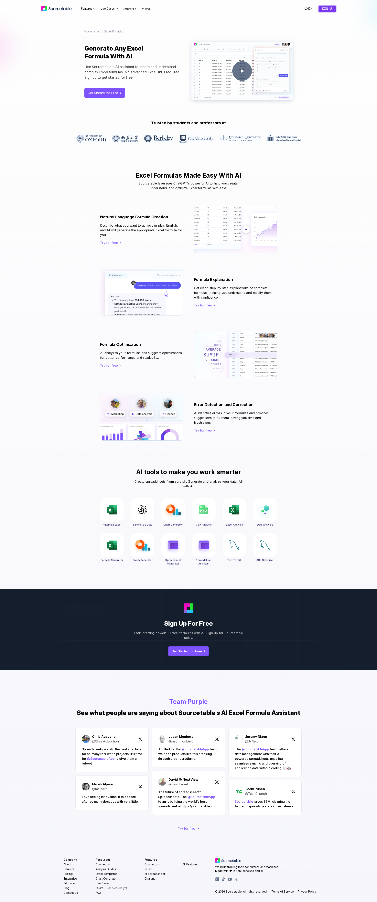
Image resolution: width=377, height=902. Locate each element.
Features (86, 8)
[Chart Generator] (173, 510)
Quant (111, 888)
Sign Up (327, 8)
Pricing (145, 8)
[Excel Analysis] (234, 510)
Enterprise (129, 8)
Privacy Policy (307, 891)
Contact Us (71, 892)
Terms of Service (282, 891)
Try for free (109, 243)
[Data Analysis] (265, 510)
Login (308, 8)
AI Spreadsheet (155, 873)
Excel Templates (106, 873)
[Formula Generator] (112, 545)
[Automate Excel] (112, 510)
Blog (67, 888)
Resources (103, 859)
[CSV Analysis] (204, 510)
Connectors (103, 864)
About (67, 864)
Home (88, 31)
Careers (69, 869)
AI (98, 31)
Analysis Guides (106, 869)
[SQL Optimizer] (265, 545)
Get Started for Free (103, 93)
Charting (150, 878)
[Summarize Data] (142, 510)
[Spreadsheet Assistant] (204, 545)
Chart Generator (106, 878)
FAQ (98, 892)
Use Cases (108, 8)
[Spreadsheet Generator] (173, 545)
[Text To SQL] (234, 545)
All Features (190, 864)
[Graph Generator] (142, 545)
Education (70, 883)
